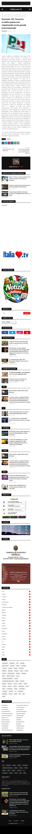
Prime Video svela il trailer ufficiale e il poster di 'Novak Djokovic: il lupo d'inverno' (19, 433)
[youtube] (27, 332)
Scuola (9, 686)
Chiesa (16, 594)
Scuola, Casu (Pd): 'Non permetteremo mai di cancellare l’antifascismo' (19, 186)
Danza (15, 668)
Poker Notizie (5, 726)
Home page (4, 14)
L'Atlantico (18, 719)
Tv (16, 641)
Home (10, 820)
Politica (9, 14)
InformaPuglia (19, 715)
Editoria (4, 671)
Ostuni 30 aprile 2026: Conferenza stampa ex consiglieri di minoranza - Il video (19, 193)
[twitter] (12, 332)
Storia (3, 688)
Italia (3, 676)
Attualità (22, 663)
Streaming (16, 633)
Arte (16, 591)
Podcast (16, 615)
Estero (26, 671)
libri (16, 652)
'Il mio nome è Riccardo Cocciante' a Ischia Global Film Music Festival (19, 412)
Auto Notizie (5, 707)
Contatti (22, 820)
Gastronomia (16, 602)
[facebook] (5, 332)
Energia (16, 671)
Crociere (16, 597)
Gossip (18, 673)
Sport (16, 631)
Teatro (16, 636)
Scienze (16, 626)
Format (4, 673)
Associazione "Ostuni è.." (22, 705)
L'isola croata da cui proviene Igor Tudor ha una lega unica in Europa (18, 342)
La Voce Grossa (5, 719)
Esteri (21, 671)
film (16, 649)
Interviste (16, 604)
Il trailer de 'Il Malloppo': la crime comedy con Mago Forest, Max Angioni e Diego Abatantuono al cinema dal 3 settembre (18, 442)
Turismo (16, 639)
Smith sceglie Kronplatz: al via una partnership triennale (18, 740)
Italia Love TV (16, 9)
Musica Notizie (5, 724)
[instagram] (19, 332)
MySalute (18, 724)
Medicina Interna (6, 721)
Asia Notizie (4, 705)
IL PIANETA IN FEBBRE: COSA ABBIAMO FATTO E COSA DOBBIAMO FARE (19, 373)
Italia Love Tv (5, 717)
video (16, 655)
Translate (14, 323)
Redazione (4, 31)
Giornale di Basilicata (21, 711)
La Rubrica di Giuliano (16, 607)
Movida (22, 681)
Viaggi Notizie (19, 730)
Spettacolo (16, 628)
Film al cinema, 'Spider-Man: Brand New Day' (18, 391)
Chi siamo (16, 820)
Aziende (12, 665)
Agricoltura (5, 663)
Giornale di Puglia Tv (7, 715)
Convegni (23, 665)
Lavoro (16, 678)
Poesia (16, 618)
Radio (16, 620)
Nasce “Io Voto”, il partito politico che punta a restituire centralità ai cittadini (19, 178)
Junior (18, 676)
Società (15, 686)
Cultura (16, 599)
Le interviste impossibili (8, 681)
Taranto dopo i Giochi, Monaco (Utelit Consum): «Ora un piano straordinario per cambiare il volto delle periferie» (19, 748)
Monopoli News (20, 721)
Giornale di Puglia (20, 713)
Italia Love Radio (11, 676)
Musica (16, 612)
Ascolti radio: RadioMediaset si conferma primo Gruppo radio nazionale (17, 487)
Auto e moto (5, 665)
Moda (16, 610)
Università (20, 691)
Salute (16, 623)
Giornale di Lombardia (7, 713)
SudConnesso (19, 728)
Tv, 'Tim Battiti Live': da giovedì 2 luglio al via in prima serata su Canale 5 (19, 420)
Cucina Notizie (5, 709)
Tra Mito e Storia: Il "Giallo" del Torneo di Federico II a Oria (17, 379)
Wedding (4, 694)
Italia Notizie (19, 717)
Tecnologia (22, 688)
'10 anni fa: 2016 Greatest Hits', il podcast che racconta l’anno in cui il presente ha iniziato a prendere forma (19, 478)
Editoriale (10, 671)
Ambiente (12, 663)
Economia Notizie (6, 711)
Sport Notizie (5, 728)
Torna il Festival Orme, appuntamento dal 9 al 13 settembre (19, 755)
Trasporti (4, 691)
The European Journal (7, 730)
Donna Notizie (19, 709)
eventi (16, 647)
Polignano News (20, 726)
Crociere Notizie (20, 707)
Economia (21, 668)
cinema (16, 644)
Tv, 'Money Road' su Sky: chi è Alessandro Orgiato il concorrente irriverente (18, 361)
